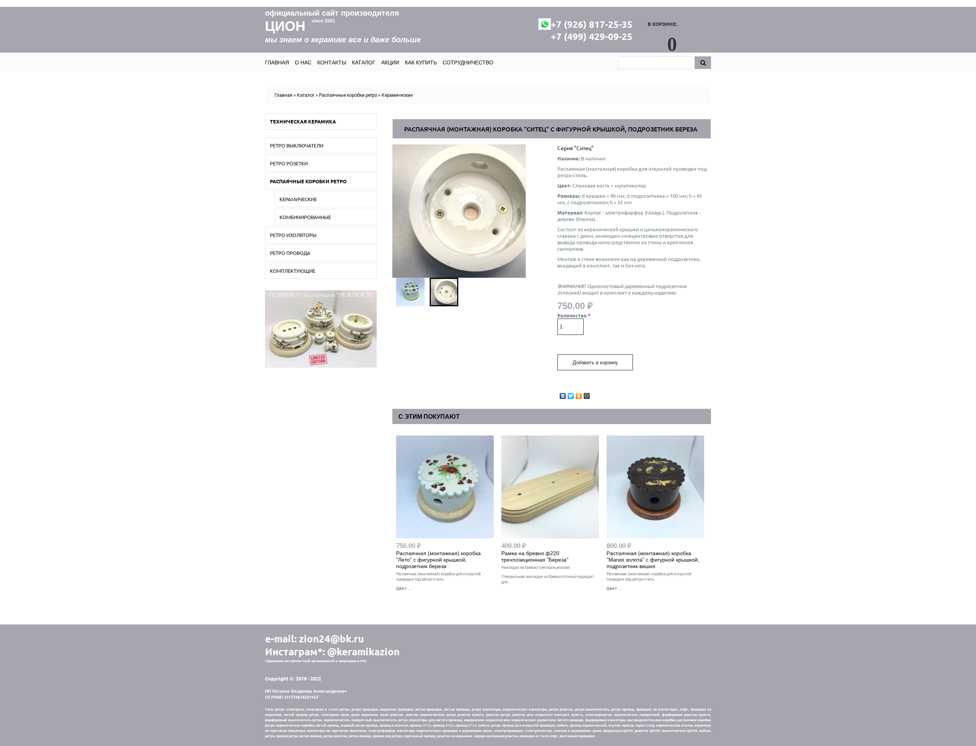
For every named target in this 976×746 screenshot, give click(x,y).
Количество (574, 315)
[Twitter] (571, 394)
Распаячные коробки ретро (348, 95)
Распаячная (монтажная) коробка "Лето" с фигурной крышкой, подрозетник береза (438, 559)
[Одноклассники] (579, 394)
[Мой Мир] (587, 394)
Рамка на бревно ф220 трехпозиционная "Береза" (534, 556)
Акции (390, 62)
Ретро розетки (289, 163)
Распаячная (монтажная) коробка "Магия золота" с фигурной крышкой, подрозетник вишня (653, 559)
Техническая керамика (303, 121)
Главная (277, 62)
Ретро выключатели (296, 145)
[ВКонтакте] (563, 394)
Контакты (331, 62)
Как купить (421, 62)
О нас (303, 62)
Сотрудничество (468, 62)
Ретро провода (290, 253)
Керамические (397, 95)
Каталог (364, 62)
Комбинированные (305, 217)
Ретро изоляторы (293, 235)
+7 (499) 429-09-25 (591, 36)
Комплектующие (292, 270)
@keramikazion (363, 651)
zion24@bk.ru (331, 638)
